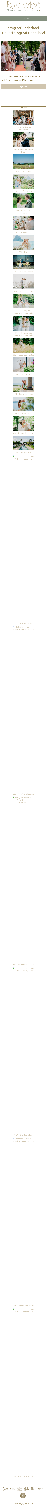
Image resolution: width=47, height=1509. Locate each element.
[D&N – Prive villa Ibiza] (23, 358)
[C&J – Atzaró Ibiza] (23, 437)
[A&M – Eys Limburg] (23, 155)
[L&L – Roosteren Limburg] (23, 1139)
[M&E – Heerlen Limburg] (23, 275)
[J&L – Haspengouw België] (23, 339)
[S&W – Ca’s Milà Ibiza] (23, 398)
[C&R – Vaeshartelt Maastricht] (23, 111)
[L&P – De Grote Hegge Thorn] (23, 133)
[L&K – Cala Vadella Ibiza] (23, 378)
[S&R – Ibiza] (23, 236)
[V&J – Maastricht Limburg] (23, 627)
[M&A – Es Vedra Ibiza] (23, 217)
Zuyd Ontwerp (26, 1504)
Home (24, 87)
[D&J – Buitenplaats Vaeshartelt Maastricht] (23, 295)
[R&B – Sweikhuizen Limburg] (23, 194)
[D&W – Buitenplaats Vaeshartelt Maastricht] (23, 317)
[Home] (23, 6)
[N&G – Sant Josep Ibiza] (23, 968)
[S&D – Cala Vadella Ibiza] (23, 1309)
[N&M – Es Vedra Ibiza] (23, 175)
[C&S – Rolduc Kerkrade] (23, 256)
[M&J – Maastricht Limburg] (23, 417)
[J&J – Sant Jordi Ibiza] (23, 456)
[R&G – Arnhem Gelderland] (23, 797)
